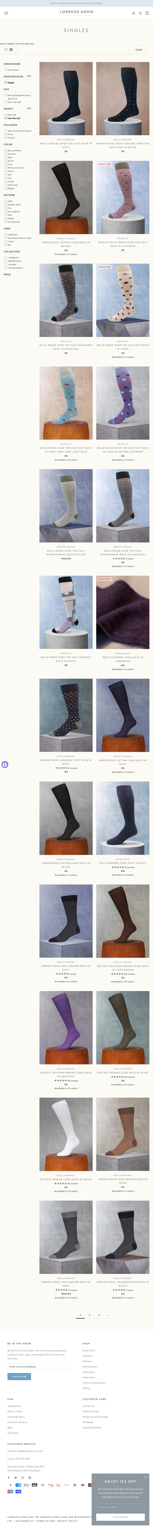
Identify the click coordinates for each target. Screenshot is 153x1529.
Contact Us (88, 1405)
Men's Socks (13, 69)
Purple (10, 181)
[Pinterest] (30, 1477)
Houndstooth (13, 221)
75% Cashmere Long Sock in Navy (123, 863)
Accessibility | (25, 1521)
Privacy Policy (67, 1521)
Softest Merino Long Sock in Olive (122, 1072)
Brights (10, 188)
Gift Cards (12, 1432)
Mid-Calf (11, 114)
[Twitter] (15, 1477)
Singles (10, 82)
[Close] (145, 1477)
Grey (9, 164)
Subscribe (120, 1517)
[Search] (140, 13)
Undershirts (88, 1377)
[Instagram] (23, 1477)
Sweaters (87, 1355)
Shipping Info (14, 1405)
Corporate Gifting (91, 1427)
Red (9, 174)
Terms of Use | (46, 1521)
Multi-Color (12, 185)
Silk (9, 245)
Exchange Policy (16, 1416)
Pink (9, 178)
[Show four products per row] (11, 49)
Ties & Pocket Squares (93, 1382)
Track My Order (90, 1411)
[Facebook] (8, 1477)
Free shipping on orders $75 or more (76, 3)
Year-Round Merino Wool (19, 238)
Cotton (10, 241)
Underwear (88, 1371)
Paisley (10, 218)
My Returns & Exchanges (95, 1416)
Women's (87, 1361)
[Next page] (108, 1315)
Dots (9, 215)
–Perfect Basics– (15, 267)
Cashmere (12, 234)
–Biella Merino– (14, 261)
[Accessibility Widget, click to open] (4, 764)
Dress (10, 134)
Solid (9, 201)
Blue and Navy (14, 150)
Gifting (86, 1388)
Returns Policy (14, 1411)
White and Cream (15, 167)
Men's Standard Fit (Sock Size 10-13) (18, 97)
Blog (9, 1427)
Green (10, 171)
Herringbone (13, 211)
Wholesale (88, 1422)
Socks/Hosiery (90, 1366)
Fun (9, 208)
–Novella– (12, 264)
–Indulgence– (13, 257)
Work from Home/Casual (19, 131)
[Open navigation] (6, 13)
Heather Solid (13, 204)
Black (10, 157)
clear (29, 76)
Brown (10, 160)
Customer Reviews (17, 1422)
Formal (10, 137)
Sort (140, 49)
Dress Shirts (88, 1350)
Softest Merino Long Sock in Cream (66, 1179)
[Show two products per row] (6, 49)
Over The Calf (14, 102)
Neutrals (11, 154)
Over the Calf (13, 118)
